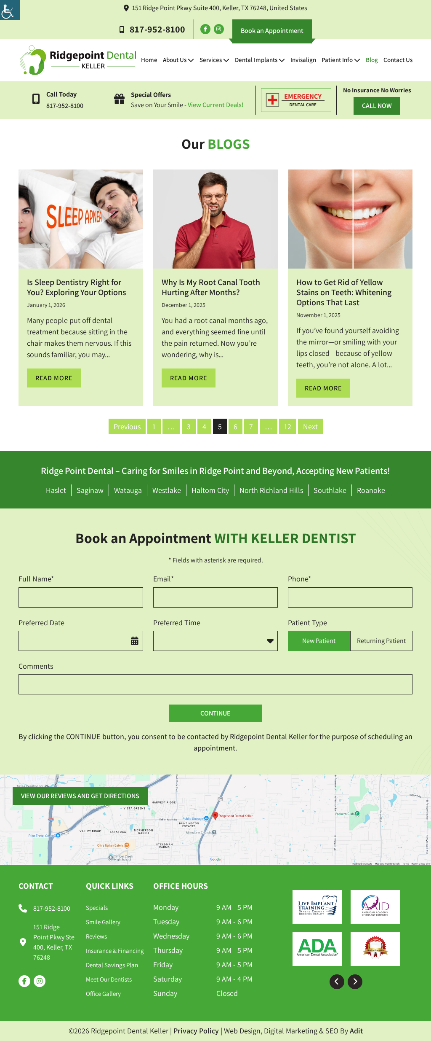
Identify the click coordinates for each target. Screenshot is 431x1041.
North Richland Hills (271, 490)
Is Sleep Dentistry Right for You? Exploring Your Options (76, 287)
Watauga (128, 490)
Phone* (299, 579)
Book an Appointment (272, 30)
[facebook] (205, 29)
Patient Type (307, 622)
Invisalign (303, 60)
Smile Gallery (103, 922)
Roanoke (371, 490)
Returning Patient (381, 640)
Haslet (56, 490)
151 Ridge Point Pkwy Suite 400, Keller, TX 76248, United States (219, 7)
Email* (163, 579)
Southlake (330, 490)
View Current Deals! (216, 104)
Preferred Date (41, 622)
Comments (36, 666)
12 (287, 426)
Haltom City (210, 490)
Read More (53, 378)
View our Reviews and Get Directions (80, 795)
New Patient (318, 640)
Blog (372, 60)
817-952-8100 (157, 29)
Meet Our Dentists (109, 979)
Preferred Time (176, 622)
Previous (127, 426)
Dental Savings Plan (112, 965)
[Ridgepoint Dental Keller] (78, 60)
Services (211, 60)
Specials (97, 908)
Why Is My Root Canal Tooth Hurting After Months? (211, 287)
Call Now (377, 105)
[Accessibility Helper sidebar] (10, 10)
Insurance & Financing (115, 951)
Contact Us (397, 60)
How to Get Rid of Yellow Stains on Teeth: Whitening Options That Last (343, 292)
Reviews (96, 936)
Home (149, 60)
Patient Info (337, 60)
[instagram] (219, 29)
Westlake (166, 490)
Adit (356, 1031)
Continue (215, 713)
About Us (174, 60)
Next (310, 426)
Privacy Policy (196, 1031)
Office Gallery (103, 994)
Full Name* (36, 579)
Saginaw (90, 490)
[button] (337, 981)
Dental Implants (256, 60)
